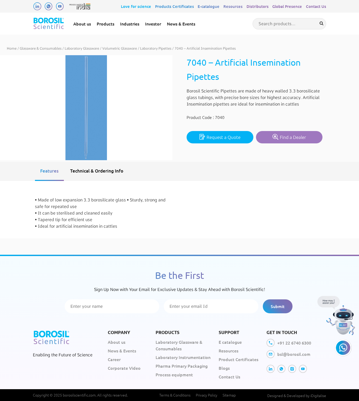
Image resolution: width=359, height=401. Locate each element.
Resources (233, 6)
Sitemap (229, 395)
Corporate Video (124, 368)
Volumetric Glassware (119, 48)
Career (114, 359)
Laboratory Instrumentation (183, 357)
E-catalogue (208, 6)
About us (82, 24)
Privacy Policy (206, 395)
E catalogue (230, 342)
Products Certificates (174, 6)
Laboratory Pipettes (155, 48)
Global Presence (287, 6)
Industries (129, 24)
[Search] (322, 23)
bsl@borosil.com (293, 354)
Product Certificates (238, 359)
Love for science (136, 6)
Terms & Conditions (175, 395)
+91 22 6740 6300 (294, 343)
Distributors (258, 6)
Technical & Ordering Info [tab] (96, 171)
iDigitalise (318, 395)
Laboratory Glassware (82, 48)
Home (12, 48)
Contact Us (316, 6)
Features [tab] (49, 171)
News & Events (181, 24)
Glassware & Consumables (40, 48)
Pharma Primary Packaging (182, 366)
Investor (153, 24)
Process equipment (174, 374)
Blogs (224, 368)
